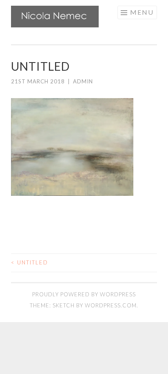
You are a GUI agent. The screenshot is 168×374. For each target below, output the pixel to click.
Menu (142, 12)
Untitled (29, 262)
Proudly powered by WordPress (84, 294)
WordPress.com (111, 305)
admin (83, 81)
